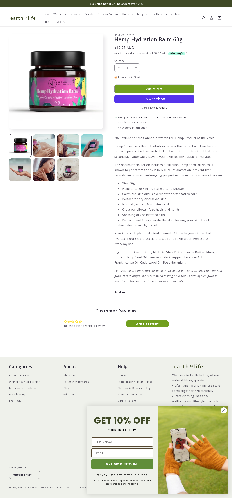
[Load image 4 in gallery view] (92, 145)
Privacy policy (80, 487)
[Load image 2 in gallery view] (44, 145)
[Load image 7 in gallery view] (68, 169)
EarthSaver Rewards (76, 381)
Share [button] (122, 292)
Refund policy (61, 487)
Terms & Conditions (130, 394)
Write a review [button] (147, 324)
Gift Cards (69, 394)
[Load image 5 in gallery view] (20, 169)
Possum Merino (19, 375)
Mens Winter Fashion (22, 388)
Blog (66, 388)
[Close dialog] (224, 410)
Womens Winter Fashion (24, 381)
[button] (59, 14)
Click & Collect (127, 401)
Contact (123, 375)
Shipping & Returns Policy (134, 388)
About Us (69, 375)
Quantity (119, 60)
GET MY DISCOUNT (122, 464)
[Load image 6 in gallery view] (44, 169)
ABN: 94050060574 (41, 487)
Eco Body (15, 401)
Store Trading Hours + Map (135, 381)
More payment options (154, 107)
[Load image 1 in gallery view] (20, 145)
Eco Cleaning (17, 394)
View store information (132, 127)
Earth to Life (24, 487)
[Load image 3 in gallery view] (68, 145)
